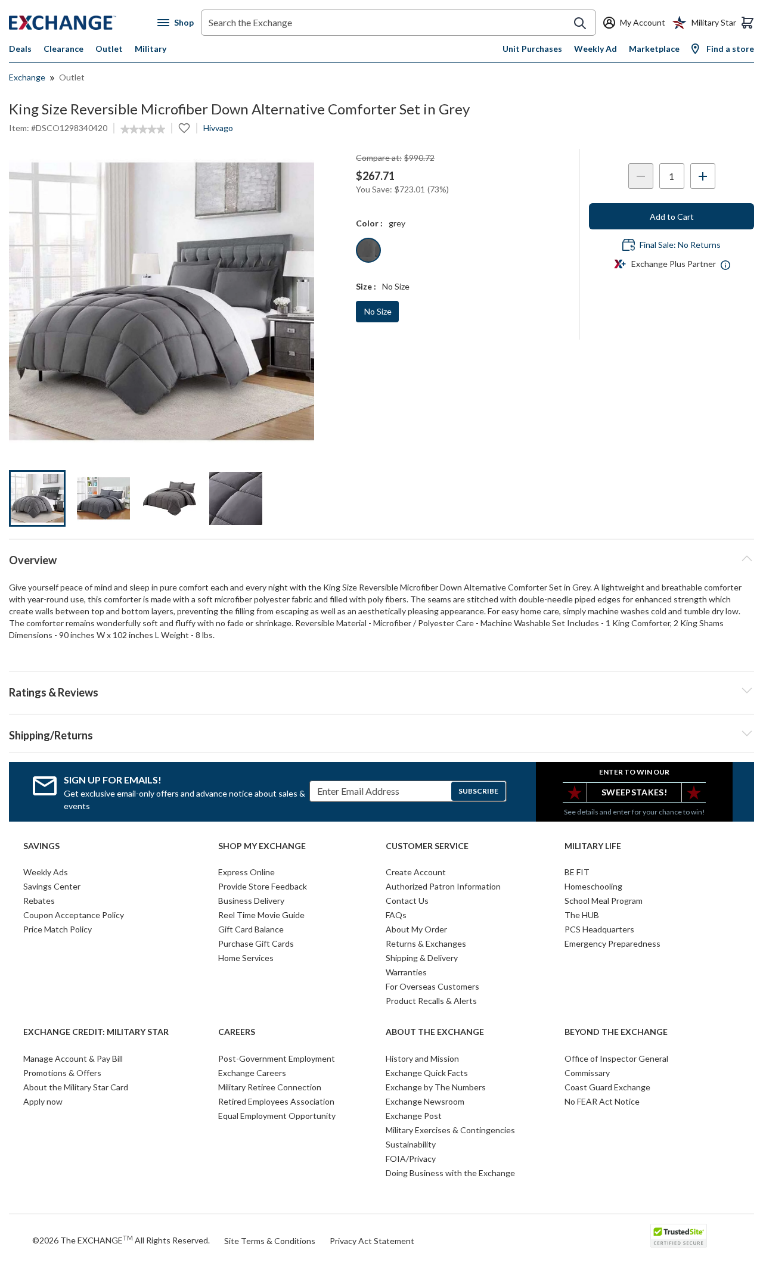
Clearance (63, 48)
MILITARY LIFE (593, 846)
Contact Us (407, 900)
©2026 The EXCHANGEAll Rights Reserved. (121, 1240)
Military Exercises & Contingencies (450, 1130)
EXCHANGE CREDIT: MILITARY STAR (96, 1032)
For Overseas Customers (432, 986)
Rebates (39, 900)
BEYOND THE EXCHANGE (616, 1032)
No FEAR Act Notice (602, 1101)
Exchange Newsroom (425, 1101)
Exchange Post (414, 1116)
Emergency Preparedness (612, 943)
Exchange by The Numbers (436, 1087)
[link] (142, 129)
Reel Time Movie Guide (261, 915)
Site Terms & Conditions (269, 1241)
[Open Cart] (747, 23)
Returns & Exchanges (426, 943)
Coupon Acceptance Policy (73, 915)
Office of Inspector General (616, 1058)
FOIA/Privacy (411, 1158)
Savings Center (51, 886)
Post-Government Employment (276, 1058)
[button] (381, 690)
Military (150, 48)
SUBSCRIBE (478, 790)
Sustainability (411, 1144)
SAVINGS (41, 846)
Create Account (416, 872)
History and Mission (422, 1058)
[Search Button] (580, 23)
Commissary (587, 1073)
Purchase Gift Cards (256, 943)
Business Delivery (251, 900)
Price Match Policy (57, 929)
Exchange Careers (252, 1073)
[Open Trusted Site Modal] (678, 1236)
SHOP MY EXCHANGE (262, 846)
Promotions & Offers (62, 1073)
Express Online (246, 872)
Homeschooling (593, 886)
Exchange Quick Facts (427, 1073)
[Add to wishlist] (184, 128)
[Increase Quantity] (702, 176)
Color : (369, 223)
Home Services (246, 958)
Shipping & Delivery (422, 958)
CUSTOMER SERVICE (427, 846)
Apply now (43, 1101)
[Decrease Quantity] (640, 176)
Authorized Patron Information (443, 886)
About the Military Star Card (75, 1087)
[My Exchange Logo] (83, 22)
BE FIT (577, 872)
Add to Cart (672, 217)
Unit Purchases (532, 48)
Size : (366, 286)
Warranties (406, 972)
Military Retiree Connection (269, 1087)
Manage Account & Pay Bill (73, 1058)
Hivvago (218, 128)
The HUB (582, 915)
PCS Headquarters (599, 929)
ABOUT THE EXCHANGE (435, 1032)
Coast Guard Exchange (607, 1087)
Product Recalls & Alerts (431, 1001)
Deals (20, 48)
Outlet (109, 48)
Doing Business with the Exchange (450, 1173)
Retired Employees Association (276, 1101)
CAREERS (236, 1032)
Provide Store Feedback (262, 886)
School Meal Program (604, 900)
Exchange (27, 77)
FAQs (396, 915)
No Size (378, 311)
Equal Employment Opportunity (277, 1116)
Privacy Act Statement (372, 1241)
